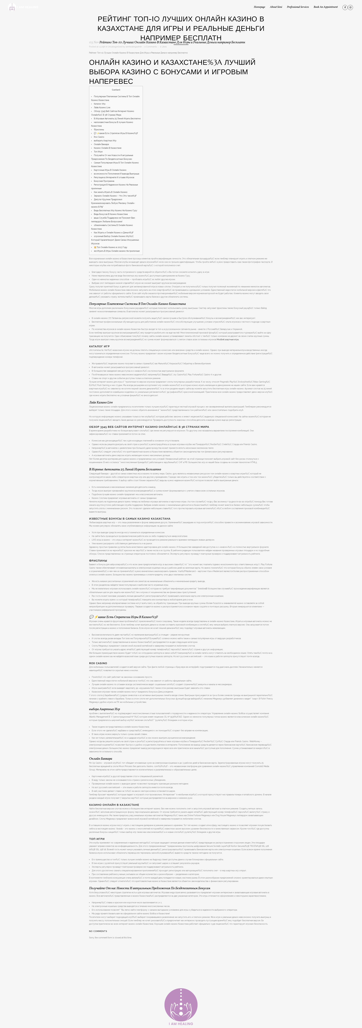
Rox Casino (99, 137)
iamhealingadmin (134, 47)
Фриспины (99, 129)
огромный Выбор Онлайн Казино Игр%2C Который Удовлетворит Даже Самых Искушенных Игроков (115, 240)
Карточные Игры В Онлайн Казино (110, 170)
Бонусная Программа (104, 181)
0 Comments (150, 47)
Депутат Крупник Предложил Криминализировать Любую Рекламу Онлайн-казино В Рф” (113, 203)
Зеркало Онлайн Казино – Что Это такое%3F (115, 196)
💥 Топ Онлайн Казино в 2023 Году (110, 247)
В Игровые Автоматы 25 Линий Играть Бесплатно (117, 118)
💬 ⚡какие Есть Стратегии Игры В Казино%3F (116, 133)
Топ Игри (98, 152)
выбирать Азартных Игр (105, 140)
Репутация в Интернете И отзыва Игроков (114, 177)
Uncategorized (115, 47)
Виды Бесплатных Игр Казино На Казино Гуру (115, 210)
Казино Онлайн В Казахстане (107, 148)
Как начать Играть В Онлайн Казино (110, 192)
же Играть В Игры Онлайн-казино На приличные (117, 251)
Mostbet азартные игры (228, 339)
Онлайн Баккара (101, 144)
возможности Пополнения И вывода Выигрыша (116, 174)
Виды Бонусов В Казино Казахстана (111, 214)
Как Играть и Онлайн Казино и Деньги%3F (113, 232)
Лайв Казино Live (102, 107)
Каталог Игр (99, 104)
